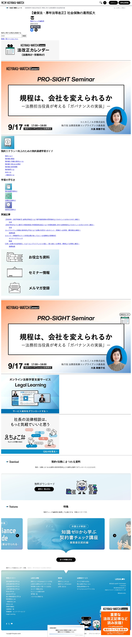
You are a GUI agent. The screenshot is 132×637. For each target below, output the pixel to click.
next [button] (114, 535)
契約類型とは (9, 169)
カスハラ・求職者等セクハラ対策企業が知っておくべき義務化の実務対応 (30, 235)
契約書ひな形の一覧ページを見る (41, 586)
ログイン (113, 2)
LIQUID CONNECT (79, 635)
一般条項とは (9, 175)
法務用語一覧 (10, 609)
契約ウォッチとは (63, 581)
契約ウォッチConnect (64, 584)
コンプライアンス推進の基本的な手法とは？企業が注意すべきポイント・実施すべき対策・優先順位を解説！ (43, 230)
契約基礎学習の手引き (13, 581)
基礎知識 (12, 233)
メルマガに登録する (37, 596)
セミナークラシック (16, 238)
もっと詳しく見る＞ (120, 8)
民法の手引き (10, 591)
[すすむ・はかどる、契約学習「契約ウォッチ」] (12, 2)
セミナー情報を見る (37, 589)
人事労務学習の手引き (13, 589)
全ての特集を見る (66, 559)
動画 (10, 241)
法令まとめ (9, 604)
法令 (10, 222)
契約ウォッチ (9, 568)
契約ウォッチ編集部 (37, 21)
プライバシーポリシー (94, 633)
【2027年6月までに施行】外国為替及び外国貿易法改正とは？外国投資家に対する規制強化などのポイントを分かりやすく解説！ (49, 225)
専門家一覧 (34, 594)
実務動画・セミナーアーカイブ (15, 611)
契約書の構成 (9, 158)
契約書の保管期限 (11, 167)
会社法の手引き (11, 594)
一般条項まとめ (11, 601)
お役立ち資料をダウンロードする (41, 584)
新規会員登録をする (83, 586)
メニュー (104, 2)
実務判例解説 (10, 606)
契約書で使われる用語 (12, 164)
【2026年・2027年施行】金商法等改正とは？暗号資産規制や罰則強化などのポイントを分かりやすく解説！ (42, 219)
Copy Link (36, 27)
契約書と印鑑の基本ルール (14, 161)
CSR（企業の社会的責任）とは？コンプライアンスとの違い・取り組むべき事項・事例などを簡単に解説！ (42, 244)
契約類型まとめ (11, 599)
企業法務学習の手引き (13, 584)
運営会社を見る (122, 593)
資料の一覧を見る (44, 489)
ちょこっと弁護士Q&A (37, 591)
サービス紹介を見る (83, 581)
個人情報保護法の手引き (13, 596)
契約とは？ (9, 156)
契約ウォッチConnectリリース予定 (41, 581)
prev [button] (17, 535)
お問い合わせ (62, 586)
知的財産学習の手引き (13, 586)
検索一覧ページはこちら (9, 39)
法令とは (8, 172)
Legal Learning (10, 614)
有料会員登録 (124, 2)
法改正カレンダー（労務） (20, 568)
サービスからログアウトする (86, 589)
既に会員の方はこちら (84, 584)
